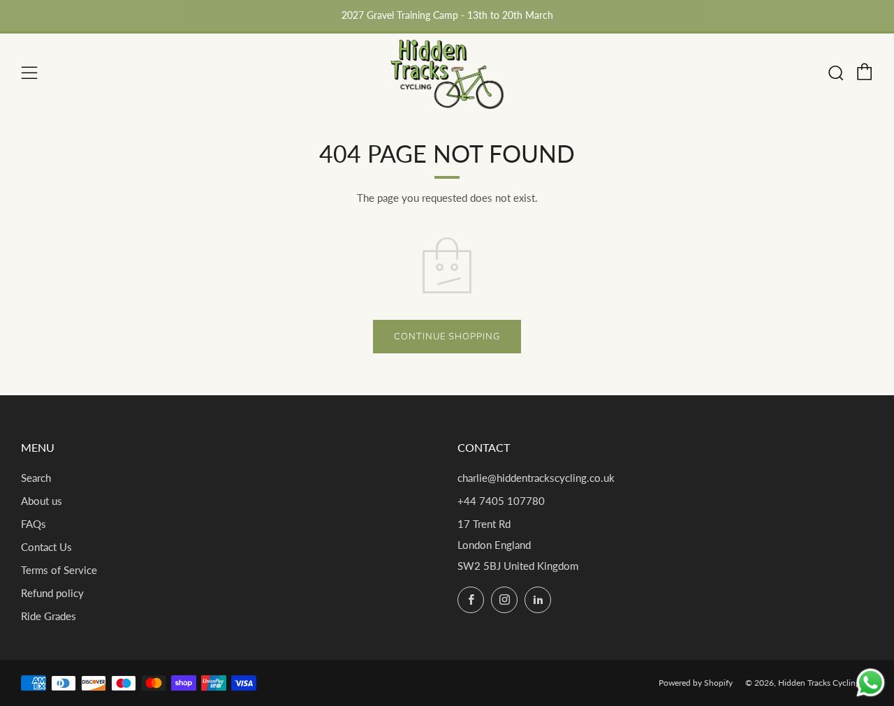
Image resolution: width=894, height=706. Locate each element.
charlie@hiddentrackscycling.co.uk (536, 477)
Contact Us (46, 546)
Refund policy (52, 593)
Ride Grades (48, 616)
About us (41, 500)
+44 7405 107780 (501, 500)
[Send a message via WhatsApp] (870, 682)
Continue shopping (447, 336)
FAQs (33, 523)
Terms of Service (59, 570)
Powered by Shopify (696, 682)
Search (36, 477)
